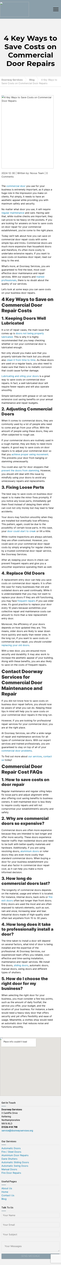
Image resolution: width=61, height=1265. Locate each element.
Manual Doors (9, 1169)
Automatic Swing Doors (14, 1165)
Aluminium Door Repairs (14, 1155)
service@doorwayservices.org (17, 1130)
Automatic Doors (11, 1148)
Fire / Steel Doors (11, 1151)
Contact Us (7, 1195)
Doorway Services (12, 79)
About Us (6, 1188)
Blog (31, 79)
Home (4, 1191)
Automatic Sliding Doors (15, 1162)
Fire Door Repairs (11, 1172)
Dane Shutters (9, 1158)
